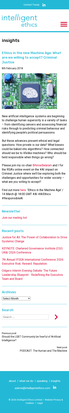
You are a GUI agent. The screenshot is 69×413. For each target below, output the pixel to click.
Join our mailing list (14, 217)
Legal (40, 403)
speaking (42, 381)
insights (55, 381)
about (12, 381)
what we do (26, 381)
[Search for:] (25, 317)
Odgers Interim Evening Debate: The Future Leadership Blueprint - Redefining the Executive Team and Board (32, 275)
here (23, 190)
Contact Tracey (31, 4)
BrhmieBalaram (42, 165)
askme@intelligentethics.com (32, 388)
